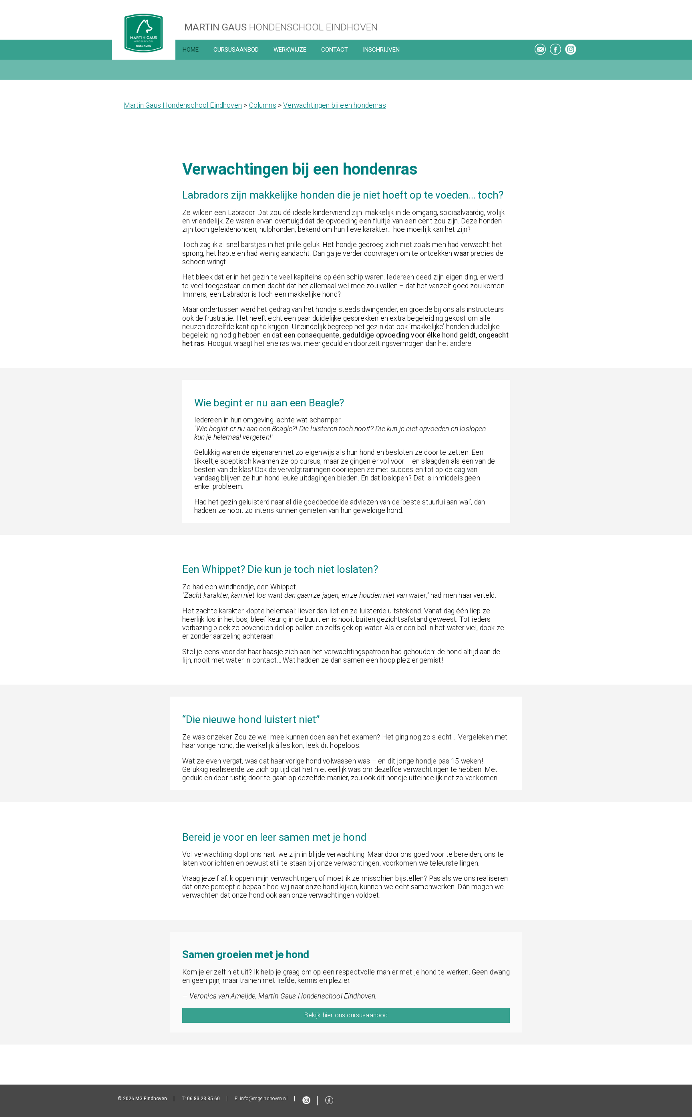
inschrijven (381, 49)
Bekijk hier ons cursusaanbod (346, 1015)
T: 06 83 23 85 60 (201, 1098)
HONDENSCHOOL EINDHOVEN (281, 27)
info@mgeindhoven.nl (263, 1098)
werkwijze (290, 49)
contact (334, 49)
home (191, 49)
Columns (262, 105)
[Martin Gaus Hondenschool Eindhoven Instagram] (570, 51)
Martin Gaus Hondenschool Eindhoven (183, 105)
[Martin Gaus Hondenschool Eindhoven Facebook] (555, 51)
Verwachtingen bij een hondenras (334, 105)
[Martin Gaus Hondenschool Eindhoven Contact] (540, 51)
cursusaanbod (236, 49)
